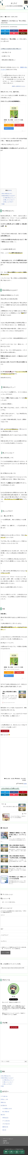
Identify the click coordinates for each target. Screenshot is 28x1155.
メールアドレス (4, 935)
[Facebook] (14, 31)
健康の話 (5, 1126)
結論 (2, 204)
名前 (2, 929)
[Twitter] (5, 31)
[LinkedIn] (5, 33)
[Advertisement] (14, 170)
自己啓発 (8, 16)
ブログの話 (6, 1123)
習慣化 (3, 1102)
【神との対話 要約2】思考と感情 (17, 866)
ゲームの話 (6, 1120)
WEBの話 (5, 1117)
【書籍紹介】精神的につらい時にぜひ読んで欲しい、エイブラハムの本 (17, 834)
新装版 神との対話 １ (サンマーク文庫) (13, 119)
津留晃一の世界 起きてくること (18, 86)
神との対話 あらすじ (6, 193)
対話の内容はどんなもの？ (8, 195)
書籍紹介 (18, 778)
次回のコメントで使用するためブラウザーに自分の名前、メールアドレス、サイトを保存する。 (14, 948)
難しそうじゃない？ (9, 199)
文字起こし (4, 1099)
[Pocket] (14, 33)
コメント (3, 915)
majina (25, 783)
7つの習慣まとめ (7, 1108)
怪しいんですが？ (8, 201)
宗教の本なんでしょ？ (9, 197)
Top (2, 16)
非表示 (9, 190)
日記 (4, 1129)
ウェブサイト (4, 941)
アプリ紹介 (4, 1096)
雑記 (3, 1114)
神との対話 (15, 16)
